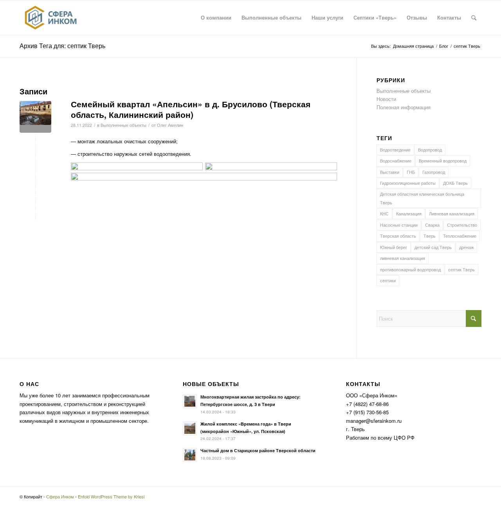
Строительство (462, 225)
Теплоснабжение (459, 236)
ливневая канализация (402, 258)
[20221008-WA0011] (35, 117)
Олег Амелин (170, 125)
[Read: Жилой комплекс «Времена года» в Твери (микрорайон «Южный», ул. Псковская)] (190, 428)
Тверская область (398, 236)
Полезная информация (404, 107)
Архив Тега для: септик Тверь (62, 45)
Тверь (430, 236)
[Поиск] (473, 17)
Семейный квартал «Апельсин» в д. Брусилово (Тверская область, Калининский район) (190, 109)
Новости (386, 99)
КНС (384, 213)
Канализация (409, 213)
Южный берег (393, 247)
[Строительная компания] (51, 17)
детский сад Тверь (433, 247)
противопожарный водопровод (410, 269)
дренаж (466, 247)
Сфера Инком (60, 496)
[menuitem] (216, 17)
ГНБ (411, 172)
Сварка (432, 225)
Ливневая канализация (451, 213)
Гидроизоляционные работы (408, 183)
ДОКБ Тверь (455, 183)
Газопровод (433, 172)
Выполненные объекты (123, 125)
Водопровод (430, 149)
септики (388, 280)
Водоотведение (395, 149)
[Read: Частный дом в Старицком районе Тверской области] (190, 455)
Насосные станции (399, 225)
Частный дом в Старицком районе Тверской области (257, 450)
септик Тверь (461, 269)
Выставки (389, 172)
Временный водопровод (443, 160)
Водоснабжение (395, 160)
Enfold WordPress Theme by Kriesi (111, 496)
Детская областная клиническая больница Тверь (422, 198)
